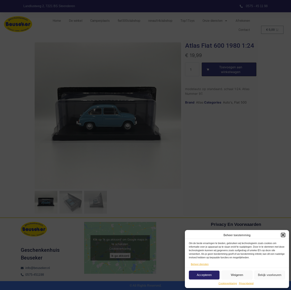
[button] (283, 235)
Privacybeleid (246, 283)
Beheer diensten (200, 264)
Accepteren (204, 275)
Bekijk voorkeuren (269, 275)
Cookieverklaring (228, 283)
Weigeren (237, 275)
